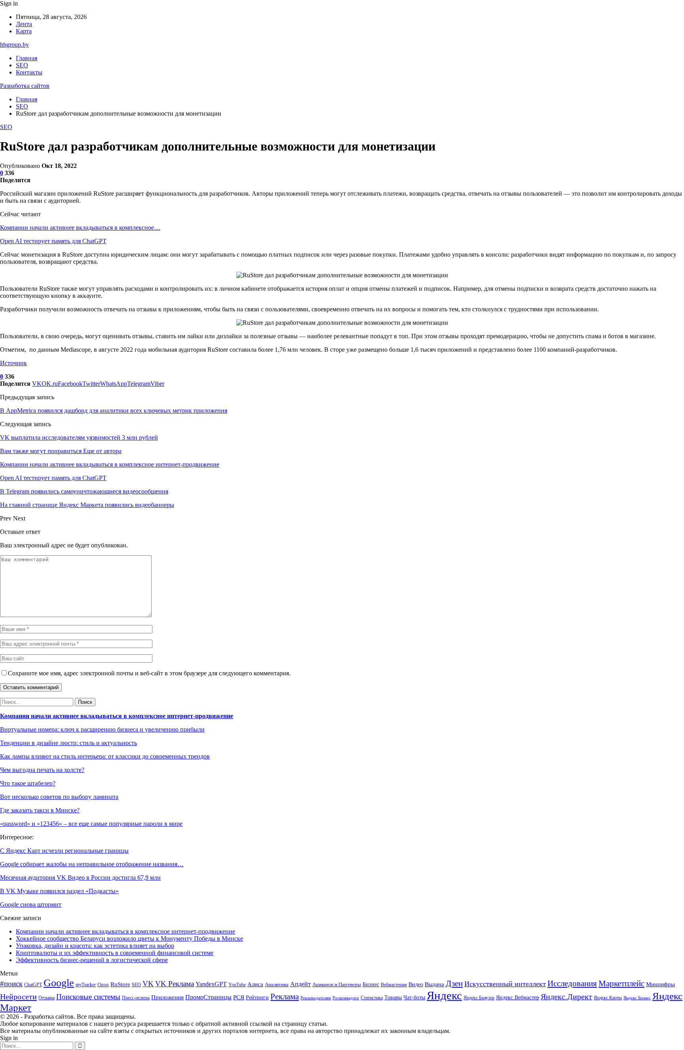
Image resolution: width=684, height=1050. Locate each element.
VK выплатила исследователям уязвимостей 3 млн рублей (79, 437)
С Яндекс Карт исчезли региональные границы (64, 850)
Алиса (255, 984)
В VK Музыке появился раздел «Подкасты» (59, 891)
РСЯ (238, 997)
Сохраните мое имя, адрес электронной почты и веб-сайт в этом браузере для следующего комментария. (149, 673)
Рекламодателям (315, 998)
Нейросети (18, 996)
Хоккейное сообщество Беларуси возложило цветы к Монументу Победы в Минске (129, 938)
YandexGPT (211, 984)
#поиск (11, 983)
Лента (24, 24)
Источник (13, 363)
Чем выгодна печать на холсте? (42, 769)
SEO (22, 65)
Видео (415, 984)
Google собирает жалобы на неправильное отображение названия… (92, 864)
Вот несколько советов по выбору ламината (59, 796)
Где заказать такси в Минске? (40, 810)
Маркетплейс (621, 983)
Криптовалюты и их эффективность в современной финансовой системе (114, 952)
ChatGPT (33, 984)
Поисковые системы (88, 997)
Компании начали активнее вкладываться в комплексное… (80, 227)
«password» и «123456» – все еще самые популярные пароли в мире (91, 823)
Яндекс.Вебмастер (517, 997)
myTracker (86, 984)
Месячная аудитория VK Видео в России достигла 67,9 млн (80, 877)
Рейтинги (257, 997)
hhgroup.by (14, 44)
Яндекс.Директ (566, 996)
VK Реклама (174, 983)
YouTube (237, 984)
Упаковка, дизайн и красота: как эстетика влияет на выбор (95, 945)
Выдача (434, 984)
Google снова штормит (30, 904)
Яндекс (444, 995)
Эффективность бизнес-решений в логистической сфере (92, 960)
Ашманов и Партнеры (336, 984)
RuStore (120, 984)
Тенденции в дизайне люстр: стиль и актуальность (68, 742)
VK (148, 983)
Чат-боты (414, 997)
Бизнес (371, 984)
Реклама (284, 996)
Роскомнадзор (345, 998)
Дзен (454, 983)
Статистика (372, 997)
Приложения (167, 997)
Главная (26, 58)
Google (59, 983)
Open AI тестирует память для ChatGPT (53, 241)
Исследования (572, 983)
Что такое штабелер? (27, 783)
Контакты (29, 72)
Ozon (103, 984)
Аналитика (277, 984)
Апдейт (300, 984)
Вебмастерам (394, 984)
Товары (393, 997)
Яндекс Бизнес (637, 998)
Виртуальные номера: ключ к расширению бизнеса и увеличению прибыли (102, 729)
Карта (24, 31)
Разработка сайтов (24, 85)
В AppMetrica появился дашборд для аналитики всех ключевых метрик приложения (113, 410)
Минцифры (660, 984)
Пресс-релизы (136, 997)
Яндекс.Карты (608, 997)
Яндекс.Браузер (479, 997)
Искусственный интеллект (505, 984)
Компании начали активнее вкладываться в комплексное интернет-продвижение (116, 716)
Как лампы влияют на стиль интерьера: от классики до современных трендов (105, 756)
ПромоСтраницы (208, 997)
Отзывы (46, 997)
